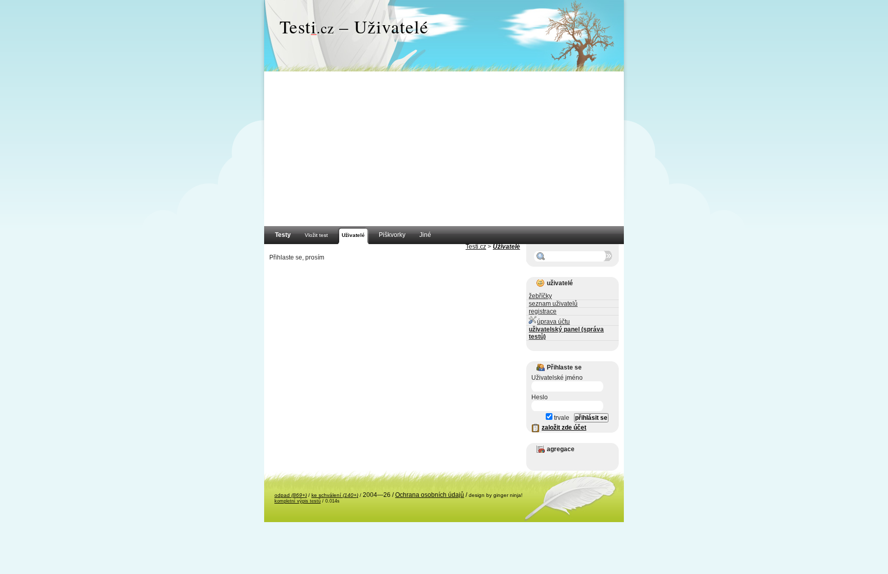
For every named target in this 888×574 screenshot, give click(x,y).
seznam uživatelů (553, 303)
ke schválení (334, 495)
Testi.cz (476, 246)
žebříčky (540, 296)
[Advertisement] (444, 149)
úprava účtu (553, 321)
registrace (543, 311)
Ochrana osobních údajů (429, 494)
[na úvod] (444, 36)
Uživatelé (506, 246)
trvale (560, 417)
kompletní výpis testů (297, 501)
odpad (290, 495)
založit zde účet (564, 427)
